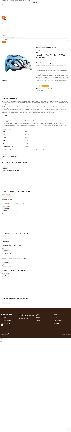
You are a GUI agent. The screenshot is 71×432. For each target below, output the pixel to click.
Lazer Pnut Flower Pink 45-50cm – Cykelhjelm (14, 258)
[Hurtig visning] (3, 160)
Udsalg (44, 46)
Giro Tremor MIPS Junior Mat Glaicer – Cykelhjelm (15, 162)
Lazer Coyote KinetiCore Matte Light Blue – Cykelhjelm (16, 191)
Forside (37, 46)
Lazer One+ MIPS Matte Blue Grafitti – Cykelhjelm (15, 233)
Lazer (37, 52)
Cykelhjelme (43, 88)
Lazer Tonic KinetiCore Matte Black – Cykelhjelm (15, 298)
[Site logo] (7, 8)
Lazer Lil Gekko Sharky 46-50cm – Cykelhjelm (14, 204)
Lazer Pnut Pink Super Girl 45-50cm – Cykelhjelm (15, 270)
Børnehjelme (48, 88)
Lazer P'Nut (40, 90)
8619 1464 (35, 2)
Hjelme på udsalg (50, 46)
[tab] (30, 95)
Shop (41, 46)
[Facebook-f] (2, 325)
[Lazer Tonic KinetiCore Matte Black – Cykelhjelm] (9, 277)
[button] (6, 208)
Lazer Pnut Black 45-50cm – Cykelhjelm (12, 245)
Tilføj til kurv (45, 85)
